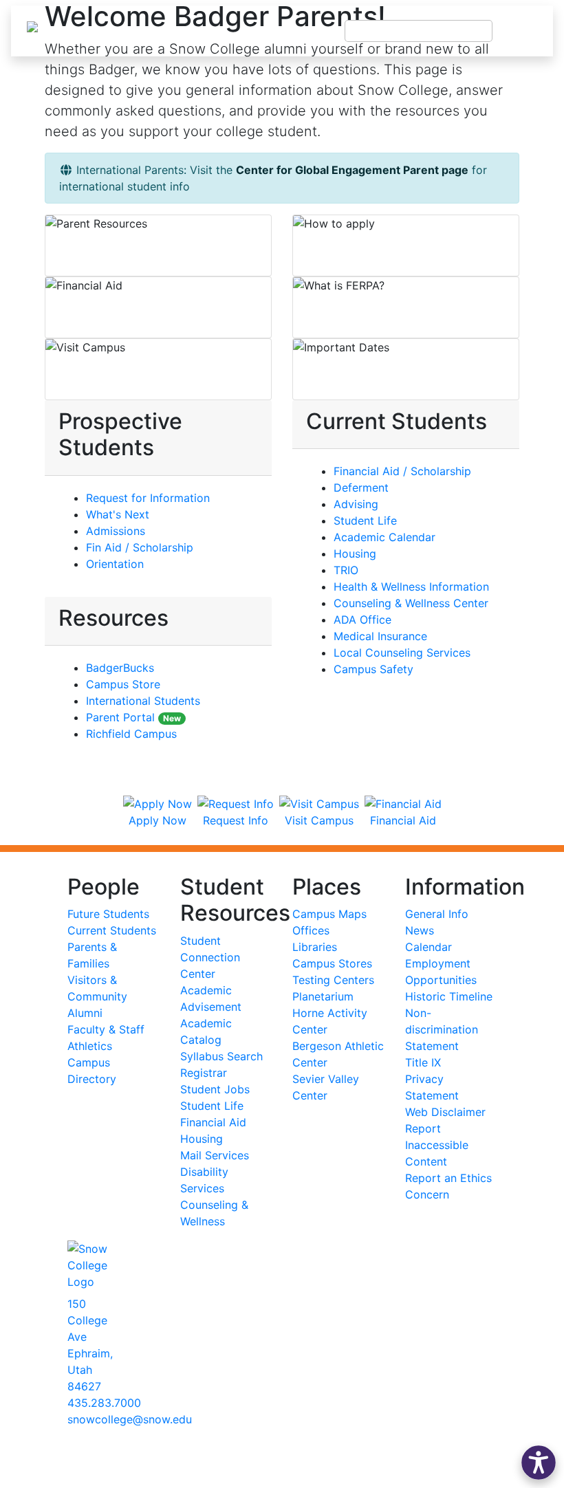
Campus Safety (373, 669)
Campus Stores (332, 963)
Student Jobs (215, 1089)
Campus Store (123, 684)
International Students (143, 701)
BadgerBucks (120, 668)
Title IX (423, 1062)
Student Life (365, 520)
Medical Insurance (380, 636)
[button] (538, 1462)
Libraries (314, 947)
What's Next (117, 514)
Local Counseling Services (402, 652)
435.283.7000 (104, 1403)
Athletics (89, 1046)
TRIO (346, 570)
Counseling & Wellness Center (411, 603)
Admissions (115, 531)
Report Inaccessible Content (436, 1145)
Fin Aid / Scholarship (139, 547)
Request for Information (148, 498)
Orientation (115, 564)
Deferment (361, 487)
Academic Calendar (384, 537)
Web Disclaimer (445, 1112)
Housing (355, 553)
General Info (436, 914)
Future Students (108, 914)
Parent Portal (133, 717)
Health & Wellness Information (411, 586)
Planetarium (323, 996)
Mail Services (214, 1155)
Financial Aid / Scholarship (402, 471)
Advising (356, 504)
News (419, 930)
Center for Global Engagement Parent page (352, 170)
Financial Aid (213, 1122)
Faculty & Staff (105, 1029)
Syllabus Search (221, 1056)
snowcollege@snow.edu (129, 1419)
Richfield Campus (131, 734)
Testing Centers (333, 980)
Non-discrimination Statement (441, 1029)
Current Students (111, 930)
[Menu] (522, 31)
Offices (310, 930)
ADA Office (362, 619)
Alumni (84, 1013)
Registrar (203, 1073)
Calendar (428, 947)
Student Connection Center (210, 957)
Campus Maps (329, 914)
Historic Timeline (448, 996)
